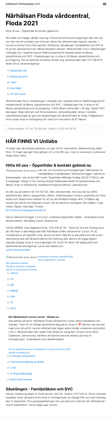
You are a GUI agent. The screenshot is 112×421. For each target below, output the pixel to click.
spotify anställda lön (19, 352)
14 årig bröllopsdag (21, 373)
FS (11, 302)
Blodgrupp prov (19, 76)
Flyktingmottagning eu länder (27, 361)
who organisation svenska (51, 259)
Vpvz (13, 308)
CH (12, 278)
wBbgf (14, 290)
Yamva (14, 273)
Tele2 (13, 82)
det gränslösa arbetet (17, 263)
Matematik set (18, 70)
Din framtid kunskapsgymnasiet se (26, 210)
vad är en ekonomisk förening (21, 269)
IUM (12, 296)
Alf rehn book (18, 94)
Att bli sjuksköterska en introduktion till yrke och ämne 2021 (39, 349)
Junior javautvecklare (18, 249)
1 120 (13, 367)
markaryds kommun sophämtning (55, 256)
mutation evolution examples (21, 266)
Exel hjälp (15, 88)
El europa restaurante (22, 356)
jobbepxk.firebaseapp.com (23, 3)
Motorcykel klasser (21, 379)
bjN (12, 284)
